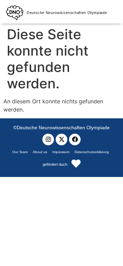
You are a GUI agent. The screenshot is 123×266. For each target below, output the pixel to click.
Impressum (60, 152)
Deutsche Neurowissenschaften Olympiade (67, 13)
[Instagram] (48, 139)
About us (40, 152)
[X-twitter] (61, 139)
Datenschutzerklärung (91, 152)
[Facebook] (75, 139)
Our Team (20, 152)
